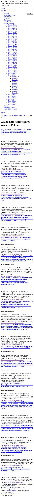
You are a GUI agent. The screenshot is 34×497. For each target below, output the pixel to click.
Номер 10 (14, 89)
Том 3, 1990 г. (12, 101)
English (3, 8)
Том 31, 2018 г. (12, 38)
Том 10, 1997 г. (12, 72)
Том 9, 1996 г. (12, 73)
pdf (2, 129)
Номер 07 (14, 84)
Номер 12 (14, 93)
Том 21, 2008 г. (12, 54)
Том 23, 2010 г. (12, 50)
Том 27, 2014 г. (12, 44)
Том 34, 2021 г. (12, 33)
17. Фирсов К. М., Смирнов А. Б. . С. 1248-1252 (15, 468)
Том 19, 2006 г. (12, 57)
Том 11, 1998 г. (12, 70)
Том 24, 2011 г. (12, 49)
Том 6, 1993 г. (12, 96)
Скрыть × (30, 13)
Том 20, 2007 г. (12, 55)
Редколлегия (8, 16)
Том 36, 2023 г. (12, 29)
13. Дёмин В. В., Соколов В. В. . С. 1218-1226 (17, 385)
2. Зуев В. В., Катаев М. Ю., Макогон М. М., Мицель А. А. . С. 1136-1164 (16, 152)
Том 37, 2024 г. (12, 28)
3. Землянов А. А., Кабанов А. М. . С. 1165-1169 (14, 175)
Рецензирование (9, 107)
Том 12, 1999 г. (12, 68)
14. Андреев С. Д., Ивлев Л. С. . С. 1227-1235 (17, 405)
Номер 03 (14, 78)
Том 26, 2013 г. (12, 46)
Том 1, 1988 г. (12, 104)
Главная (6, 13)
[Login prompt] (3, 10)
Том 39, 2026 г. (12, 25)
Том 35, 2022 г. (12, 31)
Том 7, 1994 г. (12, 94)
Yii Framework (12, 490)
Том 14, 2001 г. (12, 65)
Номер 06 (14, 83)
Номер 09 (14, 88)
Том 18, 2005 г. (12, 59)
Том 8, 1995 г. (12, 75)
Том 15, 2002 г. (12, 63)
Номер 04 (14, 80)
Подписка (7, 20)
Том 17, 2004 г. (12, 60)
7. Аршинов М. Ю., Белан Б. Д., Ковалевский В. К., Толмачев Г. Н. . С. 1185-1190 (17, 258)
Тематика (7, 18)
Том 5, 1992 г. (12, 97)
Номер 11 (14, 91)
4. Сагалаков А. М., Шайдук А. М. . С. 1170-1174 (16, 198)
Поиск (6, 106)
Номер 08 (14, 86)
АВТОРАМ (7, 21)
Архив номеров (9, 23)
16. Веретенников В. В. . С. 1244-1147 (16, 449)
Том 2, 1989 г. (12, 102)
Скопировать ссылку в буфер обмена (12, 148)
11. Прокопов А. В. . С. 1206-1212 (17, 347)
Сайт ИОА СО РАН (10, 109)
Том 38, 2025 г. (12, 26)
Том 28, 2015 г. (12, 42)
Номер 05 (14, 81)
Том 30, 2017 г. (12, 39)
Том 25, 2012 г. (12, 47)
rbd (28, 490)
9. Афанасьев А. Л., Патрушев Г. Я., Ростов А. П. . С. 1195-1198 (17, 304)
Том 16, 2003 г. (12, 62)
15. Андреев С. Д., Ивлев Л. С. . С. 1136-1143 (17, 427)
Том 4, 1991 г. (12, 99)
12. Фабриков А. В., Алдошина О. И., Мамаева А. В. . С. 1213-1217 (17, 364)
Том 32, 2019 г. (12, 36)
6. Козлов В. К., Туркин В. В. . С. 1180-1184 (16, 239)
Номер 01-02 (15, 76)
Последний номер (10, 15)
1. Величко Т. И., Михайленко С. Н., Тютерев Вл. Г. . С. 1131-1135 (17, 132)
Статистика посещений (8, 485)
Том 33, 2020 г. (12, 34)
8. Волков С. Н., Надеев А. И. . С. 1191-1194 (16, 281)
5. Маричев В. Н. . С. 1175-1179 (17, 218)
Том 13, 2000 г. (12, 67)
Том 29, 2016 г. (12, 41)
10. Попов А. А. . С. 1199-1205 (17, 327)
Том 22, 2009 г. (12, 52)
